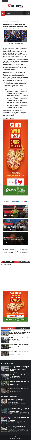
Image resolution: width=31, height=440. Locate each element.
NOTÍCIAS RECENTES (8, 328)
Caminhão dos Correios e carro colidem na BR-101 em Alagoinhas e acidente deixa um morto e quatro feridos (18, 410)
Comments (23, 328)
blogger (17, 261)
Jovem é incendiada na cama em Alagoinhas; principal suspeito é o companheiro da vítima (16, 401)
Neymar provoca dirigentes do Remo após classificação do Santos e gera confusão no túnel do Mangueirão (14, 227)
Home (4, 20)
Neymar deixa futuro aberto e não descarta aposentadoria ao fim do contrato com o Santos (14, 241)
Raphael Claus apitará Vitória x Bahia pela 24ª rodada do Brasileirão (15, 214)
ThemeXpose (18, 438)
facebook (27, 261)
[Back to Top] (15, 436)
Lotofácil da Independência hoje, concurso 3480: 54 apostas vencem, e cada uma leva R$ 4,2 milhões (18, 419)
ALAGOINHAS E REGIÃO (8, 211)
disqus (22, 261)
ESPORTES (8, 20)
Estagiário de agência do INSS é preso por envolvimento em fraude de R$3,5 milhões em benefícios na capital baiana (19, 332)
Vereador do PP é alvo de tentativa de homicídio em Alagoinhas (17, 427)
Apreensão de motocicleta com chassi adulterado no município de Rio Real (18, 352)
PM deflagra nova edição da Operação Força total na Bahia (19, 338)
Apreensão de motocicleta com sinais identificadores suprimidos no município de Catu (19, 346)
